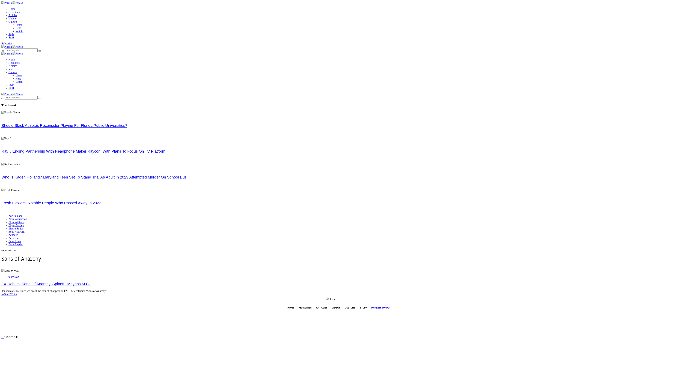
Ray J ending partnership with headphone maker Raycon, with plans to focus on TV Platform (83, 151)
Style (11, 34)
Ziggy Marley (16, 225)
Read (18, 27)
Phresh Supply (381, 307)
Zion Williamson (17, 218)
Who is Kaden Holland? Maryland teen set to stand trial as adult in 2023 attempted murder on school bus (94, 177)
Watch (19, 31)
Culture (12, 21)
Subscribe (6, 43)
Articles (12, 15)
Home (11, 8)
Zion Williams (16, 222)
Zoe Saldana (15, 215)
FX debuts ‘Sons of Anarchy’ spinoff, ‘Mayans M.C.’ (46, 284)
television (13, 276)
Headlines (14, 12)
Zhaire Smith (15, 228)
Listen (19, 24)
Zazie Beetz (15, 238)
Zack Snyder (15, 244)
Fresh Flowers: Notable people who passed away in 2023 (51, 203)
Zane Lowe (14, 241)
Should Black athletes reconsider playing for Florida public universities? (64, 125)
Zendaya (13, 234)
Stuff (11, 37)
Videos (12, 18)
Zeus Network (16, 231)
